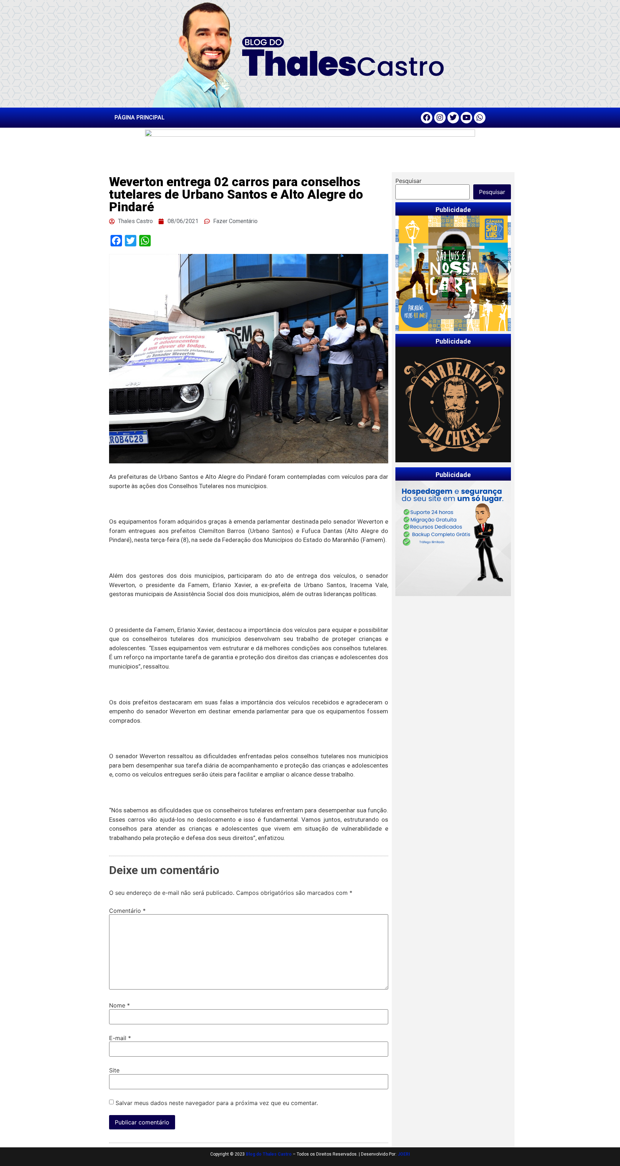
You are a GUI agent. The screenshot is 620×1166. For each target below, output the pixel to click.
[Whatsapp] (479, 117)
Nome (119, 1005)
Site (114, 1070)
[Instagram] (440, 117)
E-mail (120, 1038)
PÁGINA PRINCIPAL (139, 117)
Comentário (127, 911)
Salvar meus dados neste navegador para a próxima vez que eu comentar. (217, 1103)
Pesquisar (408, 181)
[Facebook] (426, 117)
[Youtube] (466, 117)
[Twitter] (453, 117)
